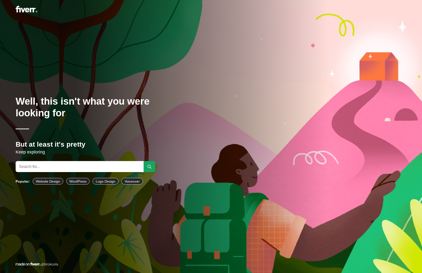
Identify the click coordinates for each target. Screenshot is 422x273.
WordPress (77, 181)
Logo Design (105, 181)
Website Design (48, 181)
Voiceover (132, 181)
